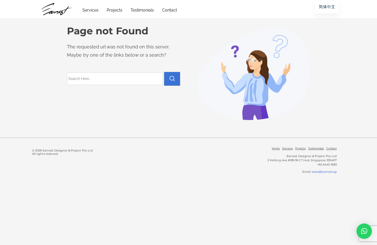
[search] (172, 79)
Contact (331, 148)
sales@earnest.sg (324, 171)
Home (276, 148)
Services (287, 148)
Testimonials (316, 148)
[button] (364, 231)
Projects (300, 148)
